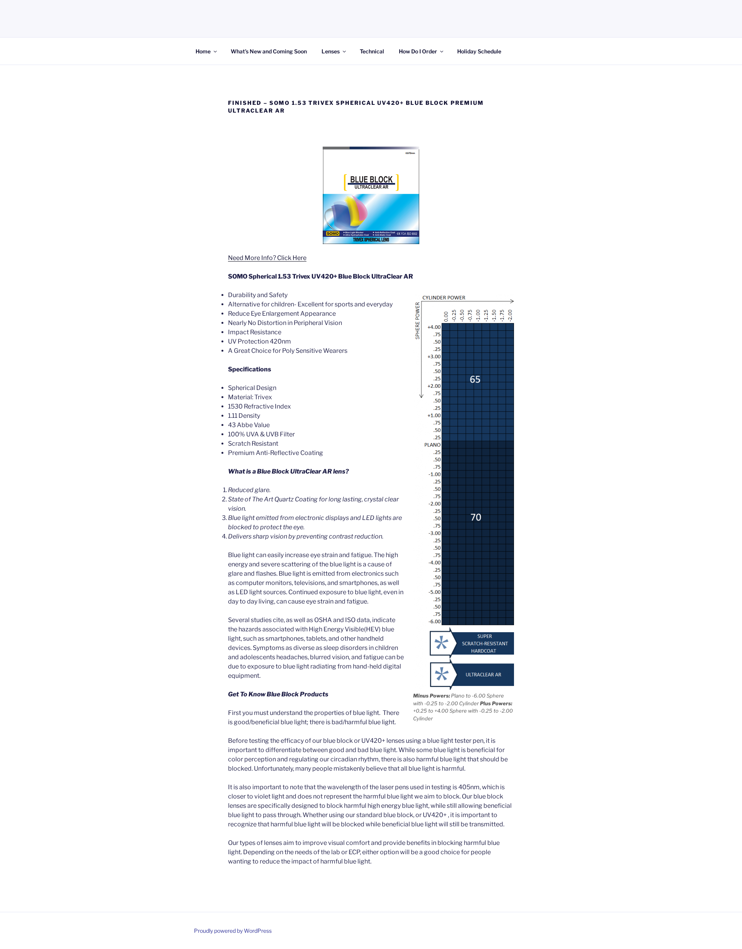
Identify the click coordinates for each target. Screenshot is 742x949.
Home (203, 51)
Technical (372, 51)
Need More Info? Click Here (267, 258)
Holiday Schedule (479, 51)
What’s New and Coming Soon (269, 51)
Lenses (331, 51)
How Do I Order (418, 51)
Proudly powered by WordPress (233, 930)
